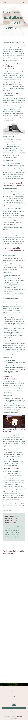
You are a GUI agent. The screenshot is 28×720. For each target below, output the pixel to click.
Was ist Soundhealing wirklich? (11, 652)
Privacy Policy (16, 711)
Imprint (10, 711)
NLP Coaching (11, 617)
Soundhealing (11, 654)
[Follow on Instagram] (15, 705)
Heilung (6, 578)
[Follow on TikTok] (13, 705)
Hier (24, 289)
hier (14, 505)
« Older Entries (6, 676)
